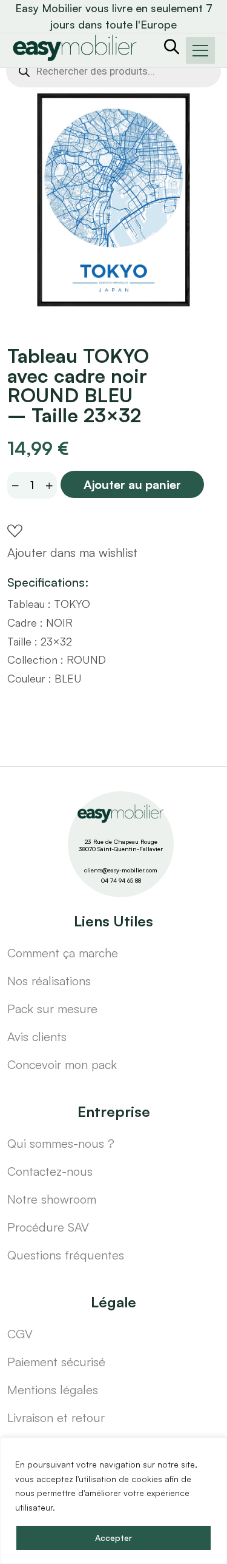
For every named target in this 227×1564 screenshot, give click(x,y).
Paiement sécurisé (56, 1361)
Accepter (113, 1537)
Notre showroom (51, 1199)
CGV (20, 1333)
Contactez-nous (50, 1171)
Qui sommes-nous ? (60, 1143)
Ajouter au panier (132, 484)
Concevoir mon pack (62, 1064)
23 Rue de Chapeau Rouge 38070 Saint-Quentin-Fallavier (121, 845)
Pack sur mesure (52, 1008)
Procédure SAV (48, 1227)
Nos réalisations (49, 980)
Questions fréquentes (65, 1254)
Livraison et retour (56, 1417)
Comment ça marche (62, 952)
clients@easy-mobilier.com (120, 870)
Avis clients (37, 1036)
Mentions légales (52, 1389)
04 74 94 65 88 (121, 880)
